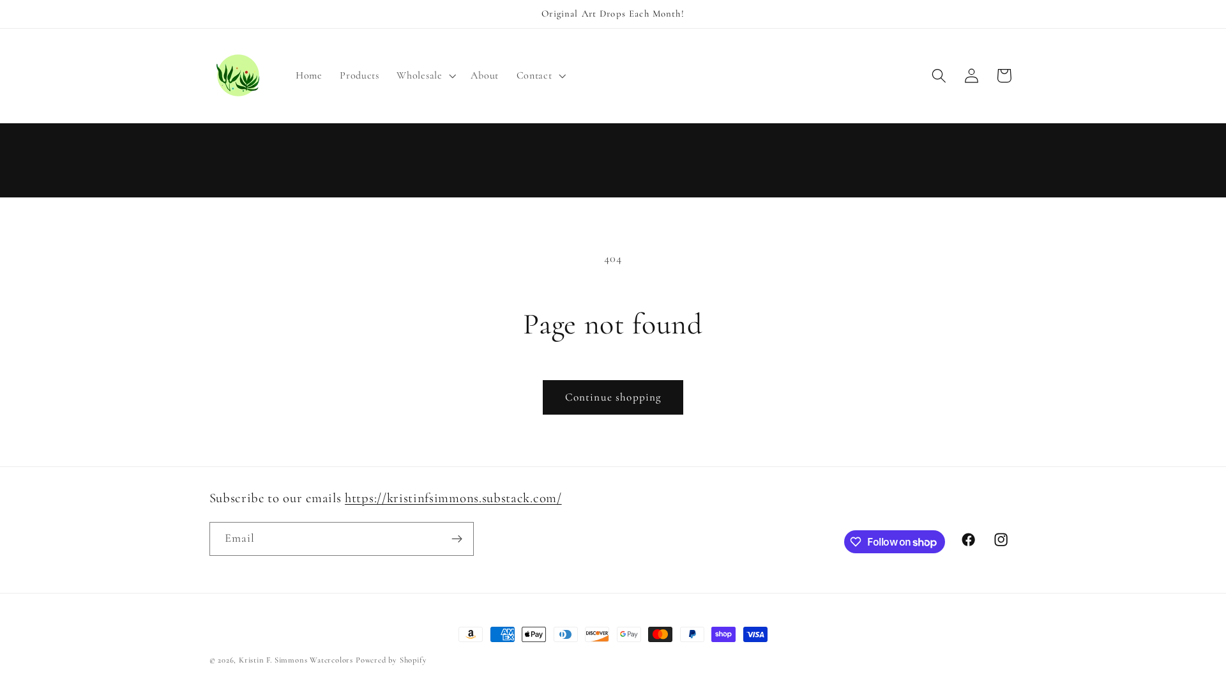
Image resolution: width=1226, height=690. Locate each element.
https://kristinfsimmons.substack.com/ (453, 498)
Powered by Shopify (391, 660)
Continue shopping (613, 397)
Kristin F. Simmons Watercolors (296, 660)
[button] (425, 75)
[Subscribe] (457, 539)
